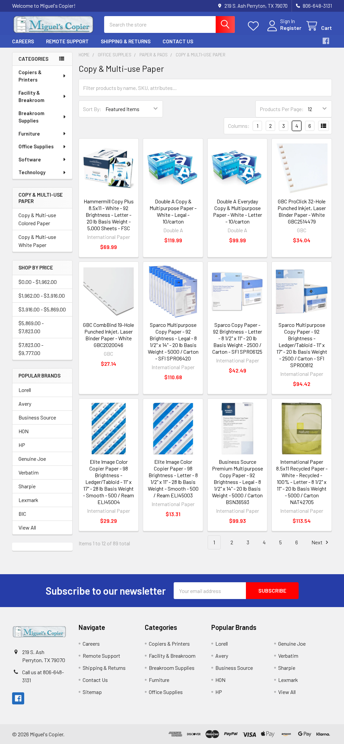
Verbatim (28, 472)
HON (23, 431)
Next (317, 542)
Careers (23, 41)
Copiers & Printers (30, 76)
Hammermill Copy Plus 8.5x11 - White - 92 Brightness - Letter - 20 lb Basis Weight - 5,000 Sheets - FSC (109, 214)
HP (21, 445)
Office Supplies (36, 146)
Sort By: (92, 109)
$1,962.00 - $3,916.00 (41, 295)
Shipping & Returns (125, 41)
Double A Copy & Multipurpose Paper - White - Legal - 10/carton (173, 211)
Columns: (239, 125)
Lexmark (28, 500)
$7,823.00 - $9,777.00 (30, 349)
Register (290, 27)
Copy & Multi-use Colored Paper (37, 219)
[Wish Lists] (255, 26)
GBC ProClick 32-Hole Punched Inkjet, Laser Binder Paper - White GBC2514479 (301, 211)
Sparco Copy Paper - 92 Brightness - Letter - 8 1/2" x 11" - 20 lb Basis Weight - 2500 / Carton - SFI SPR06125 (237, 338)
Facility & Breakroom (31, 96)
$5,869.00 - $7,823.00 (31, 327)
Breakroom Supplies (31, 117)
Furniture (29, 134)
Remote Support (67, 41)
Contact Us (178, 41)
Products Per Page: (282, 109)
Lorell (24, 390)
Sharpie (27, 486)
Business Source (37, 417)
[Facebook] (326, 41)
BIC (22, 513)
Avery (24, 403)
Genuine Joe (32, 458)
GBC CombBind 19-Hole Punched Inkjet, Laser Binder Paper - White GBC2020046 (108, 334)
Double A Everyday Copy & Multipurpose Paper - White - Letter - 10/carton (237, 211)
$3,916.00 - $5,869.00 (42, 309)
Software (29, 159)
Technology (31, 172)
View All (27, 527)
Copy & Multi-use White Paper (37, 241)
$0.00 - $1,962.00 (37, 282)
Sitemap (92, 692)
